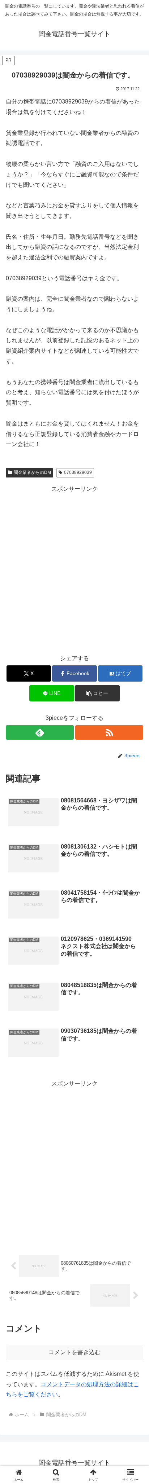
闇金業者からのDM (32, 472)
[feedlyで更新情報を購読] (40, 732)
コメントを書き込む (74, 1352)
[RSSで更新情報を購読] (109, 732)
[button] (97, 693)
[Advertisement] (74, 568)
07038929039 (78, 472)
